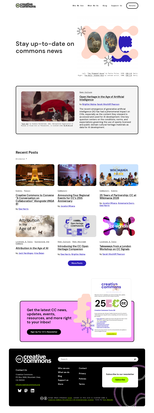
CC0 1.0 (129, 73)
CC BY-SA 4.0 (68, 125)
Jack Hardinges (26, 253)
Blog (105, 6)
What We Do (93, 6)
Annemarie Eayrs (126, 203)
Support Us (116, 6)
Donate (132, 6)
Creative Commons (26, 5)
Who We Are (78, 6)
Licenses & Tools (24, 242)
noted (70, 398)
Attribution (21, 159)
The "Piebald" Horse (96, 73)
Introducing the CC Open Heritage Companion (73, 248)
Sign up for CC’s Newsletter (44, 332)
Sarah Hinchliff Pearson (108, 104)
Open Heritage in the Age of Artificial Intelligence (102, 98)
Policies (82, 378)
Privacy (82, 373)
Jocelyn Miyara (68, 206)
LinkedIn (32, 391)
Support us (63, 380)
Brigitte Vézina (89, 104)
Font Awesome (108, 400)
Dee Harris (23, 209)
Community (62, 191)
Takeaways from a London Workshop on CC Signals (115, 248)
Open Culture (86, 92)
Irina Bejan (39, 253)
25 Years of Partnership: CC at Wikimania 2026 (118, 197)
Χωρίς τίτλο (25, 124)
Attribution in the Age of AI (32, 248)
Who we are (63, 368)
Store (60, 384)
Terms (82, 384)
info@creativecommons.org (28, 385)
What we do (63, 372)
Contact (83, 368)
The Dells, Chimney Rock (94, 75)
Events (19, 191)
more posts (77, 263)
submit (135, 359)
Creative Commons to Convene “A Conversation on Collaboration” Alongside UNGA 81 (35, 200)
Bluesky (20, 391)
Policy (27, 191)
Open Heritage (79, 242)
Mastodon (26, 391)
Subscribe (120, 379)
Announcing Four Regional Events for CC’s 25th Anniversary (73, 198)
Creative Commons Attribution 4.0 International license (71, 400)
